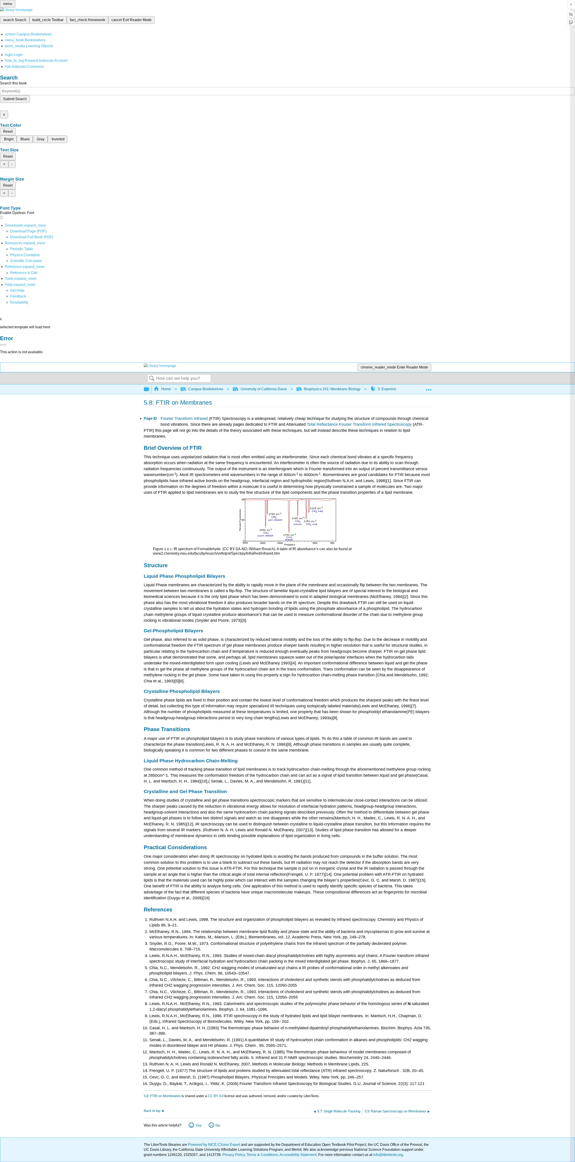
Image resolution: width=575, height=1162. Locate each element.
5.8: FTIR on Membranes (162, 1096)
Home (166, 389)
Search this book (13, 83)
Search (151, 378)
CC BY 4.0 (215, 1096)
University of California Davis (264, 389)
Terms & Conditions (262, 1155)
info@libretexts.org (387, 1155)
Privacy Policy (233, 1155)
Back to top (152, 1111)
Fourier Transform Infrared (184, 418)
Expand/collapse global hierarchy (149, 389)
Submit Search (15, 99)
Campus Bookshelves (205, 389)
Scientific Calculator (26, 261)
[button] (18, 296)
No (217, 1125)
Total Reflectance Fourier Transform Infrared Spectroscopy (359, 424)
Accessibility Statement (297, 1155)
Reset (8, 131)
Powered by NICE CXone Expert (214, 1145)
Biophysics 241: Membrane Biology (332, 389)
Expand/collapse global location (428, 387)
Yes (198, 1125)
